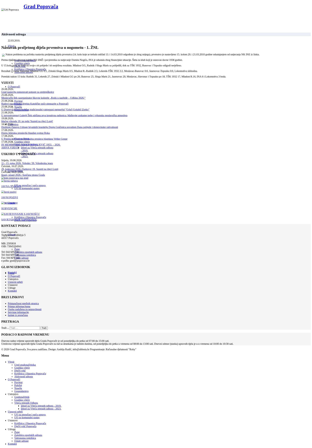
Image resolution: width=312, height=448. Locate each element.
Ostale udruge (21, 258)
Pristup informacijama (19, 306)
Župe (17, 249)
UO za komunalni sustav (27, 188)
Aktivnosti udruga (23, 376)
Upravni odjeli (15, 282)
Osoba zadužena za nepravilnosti (24, 309)
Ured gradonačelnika (25, 364)
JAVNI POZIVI (9, 197)
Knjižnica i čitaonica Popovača (30, 69)
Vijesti (11, 273)
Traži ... (5, 327)
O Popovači (14, 86)
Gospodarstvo (21, 391)
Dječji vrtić (20, 370)
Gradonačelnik (21, 397)
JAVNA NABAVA (11, 186)
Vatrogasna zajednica (25, 255)
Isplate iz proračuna (18, 315)
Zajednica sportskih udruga (28, 252)
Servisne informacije (18, 312)
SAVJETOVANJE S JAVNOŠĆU (19, 219)
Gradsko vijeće (22, 63)
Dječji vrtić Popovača (25, 426)
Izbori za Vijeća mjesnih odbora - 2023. (41, 408)
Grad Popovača (41, 6)
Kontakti (12, 290)
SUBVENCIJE (9, 208)
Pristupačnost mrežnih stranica (23, 303)
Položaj (18, 385)
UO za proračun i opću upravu (30, 185)
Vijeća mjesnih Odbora (26, 402)
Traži (44, 328)
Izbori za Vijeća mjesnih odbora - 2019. (41, 405)
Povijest (18, 101)
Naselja (18, 107)
